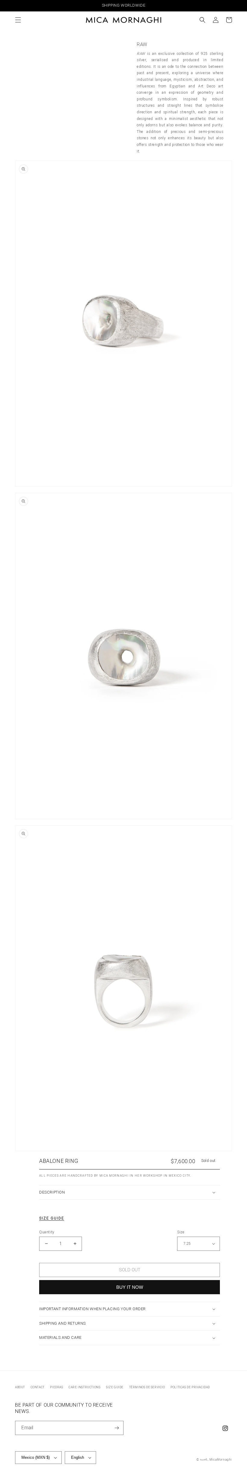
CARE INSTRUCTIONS (84, 1387)
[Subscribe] (116, 1428)
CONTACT (38, 1387)
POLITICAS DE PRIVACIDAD (190, 1387)
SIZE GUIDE (115, 1387)
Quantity (47, 1232)
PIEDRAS (56, 1387)
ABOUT (20, 1387)
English (77, 1457)
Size (180, 1232)
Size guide (51, 1218)
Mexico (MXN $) (35, 1457)
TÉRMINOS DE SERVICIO (147, 1387)
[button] (18, 20)
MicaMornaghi (220, 1459)
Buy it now (129, 1287)
